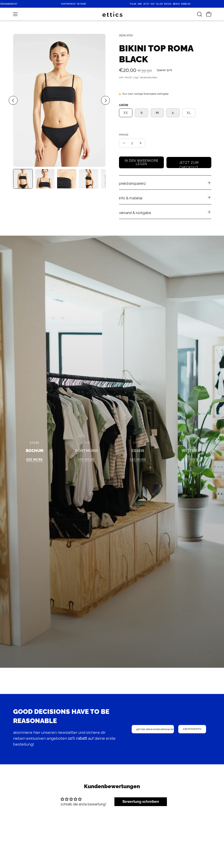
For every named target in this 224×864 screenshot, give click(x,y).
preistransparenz (132, 183)
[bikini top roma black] (23, 179)
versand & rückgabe (135, 213)
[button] (199, 14)
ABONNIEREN (192, 728)
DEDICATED (126, 35)
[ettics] (112, 14)
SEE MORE (34, 459)
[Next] (105, 100)
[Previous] (13, 100)
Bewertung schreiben (140, 802)
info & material (130, 198)
